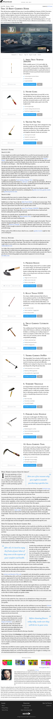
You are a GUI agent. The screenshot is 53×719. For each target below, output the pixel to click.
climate (49, 605)
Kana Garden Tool (25, 216)
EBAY (40, 84)
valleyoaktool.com (7, 246)
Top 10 (26, 54)
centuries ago (46, 488)
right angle (18, 510)
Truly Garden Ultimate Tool (24, 180)
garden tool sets (37, 190)
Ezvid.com (26, 707)
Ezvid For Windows (26, 705)
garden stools (46, 190)
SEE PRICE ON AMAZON (29, 84)
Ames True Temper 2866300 (30, 208)
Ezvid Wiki (3, 6)
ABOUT (30, 2)
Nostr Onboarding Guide (26, 710)
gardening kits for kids (10, 191)
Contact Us (48, 705)
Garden (12, 6)
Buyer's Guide (32, 54)
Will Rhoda (37, 670)
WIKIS (27, 2)
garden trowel (38, 231)
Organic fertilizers (6, 622)
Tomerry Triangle (14, 224)
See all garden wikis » (44, 667)
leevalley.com (5, 255)
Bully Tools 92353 (27, 202)
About (3, 705)
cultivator (25, 182)
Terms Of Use (5, 710)
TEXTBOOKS (23, 2)
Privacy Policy (5, 707)
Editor (39, 54)
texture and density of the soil (12, 574)
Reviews (8, 6)
